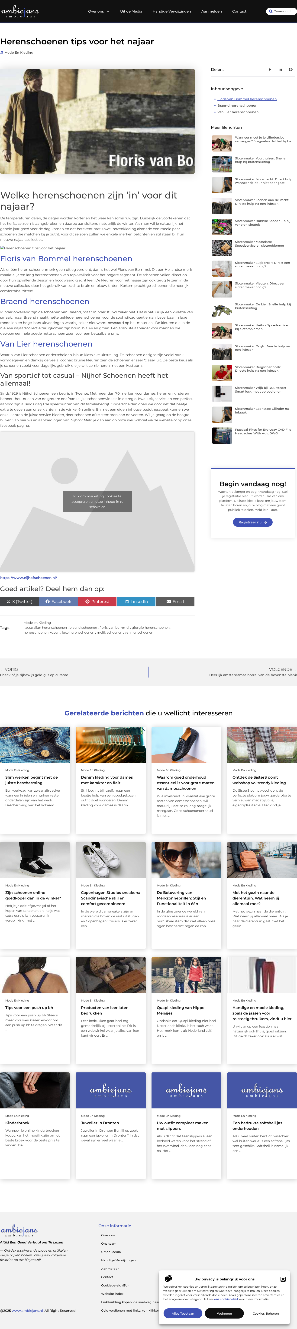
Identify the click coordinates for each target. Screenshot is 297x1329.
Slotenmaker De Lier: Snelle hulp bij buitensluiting (263, 306)
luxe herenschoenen (78, 632)
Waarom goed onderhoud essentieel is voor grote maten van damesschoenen (186, 783)
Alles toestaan (183, 1313)
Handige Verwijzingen (172, 11)
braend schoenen (83, 627)
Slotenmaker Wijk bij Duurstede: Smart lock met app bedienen (260, 389)
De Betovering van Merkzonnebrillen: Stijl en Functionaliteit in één (181, 898)
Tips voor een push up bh (29, 1007)
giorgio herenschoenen (151, 627)
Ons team (108, 1243)
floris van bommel (114, 627)
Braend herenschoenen (45, 301)
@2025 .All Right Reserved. (38, 1310)
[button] (283, 1279)
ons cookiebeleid (226, 1299)
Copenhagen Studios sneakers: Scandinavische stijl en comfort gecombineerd (110, 898)
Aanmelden (211, 11)
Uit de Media (131, 11)
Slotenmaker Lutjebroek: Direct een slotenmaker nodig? (262, 264)
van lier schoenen (139, 632)
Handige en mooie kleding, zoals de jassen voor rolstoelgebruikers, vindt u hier (262, 1013)
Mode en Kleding (18, 52)
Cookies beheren (266, 1313)
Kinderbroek (17, 1123)
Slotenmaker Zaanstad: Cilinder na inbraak (262, 410)
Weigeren (224, 1313)
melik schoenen (109, 632)
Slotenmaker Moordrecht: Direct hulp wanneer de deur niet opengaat (263, 181)
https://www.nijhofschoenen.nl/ (28, 577)
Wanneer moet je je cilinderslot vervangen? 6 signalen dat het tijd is (263, 139)
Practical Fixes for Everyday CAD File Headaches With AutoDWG (263, 431)
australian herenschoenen (46, 627)
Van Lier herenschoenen (46, 343)
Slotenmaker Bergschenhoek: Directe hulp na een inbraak (258, 369)
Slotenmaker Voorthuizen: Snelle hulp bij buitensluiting (260, 160)
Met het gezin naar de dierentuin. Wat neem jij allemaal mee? (255, 898)
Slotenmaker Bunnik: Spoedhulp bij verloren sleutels (263, 222)
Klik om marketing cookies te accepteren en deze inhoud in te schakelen (97, 501)
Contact (239, 11)
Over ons (96, 11)
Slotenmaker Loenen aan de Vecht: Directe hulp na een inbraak (262, 201)
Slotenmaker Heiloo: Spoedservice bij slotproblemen (261, 327)
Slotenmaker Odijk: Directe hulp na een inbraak (262, 348)
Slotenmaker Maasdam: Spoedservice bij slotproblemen (259, 243)
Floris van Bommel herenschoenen (66, 258)
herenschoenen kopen (41, 632)
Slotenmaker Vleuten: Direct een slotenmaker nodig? (260, 285)
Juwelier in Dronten (100, 1123)
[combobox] (281, 11)
